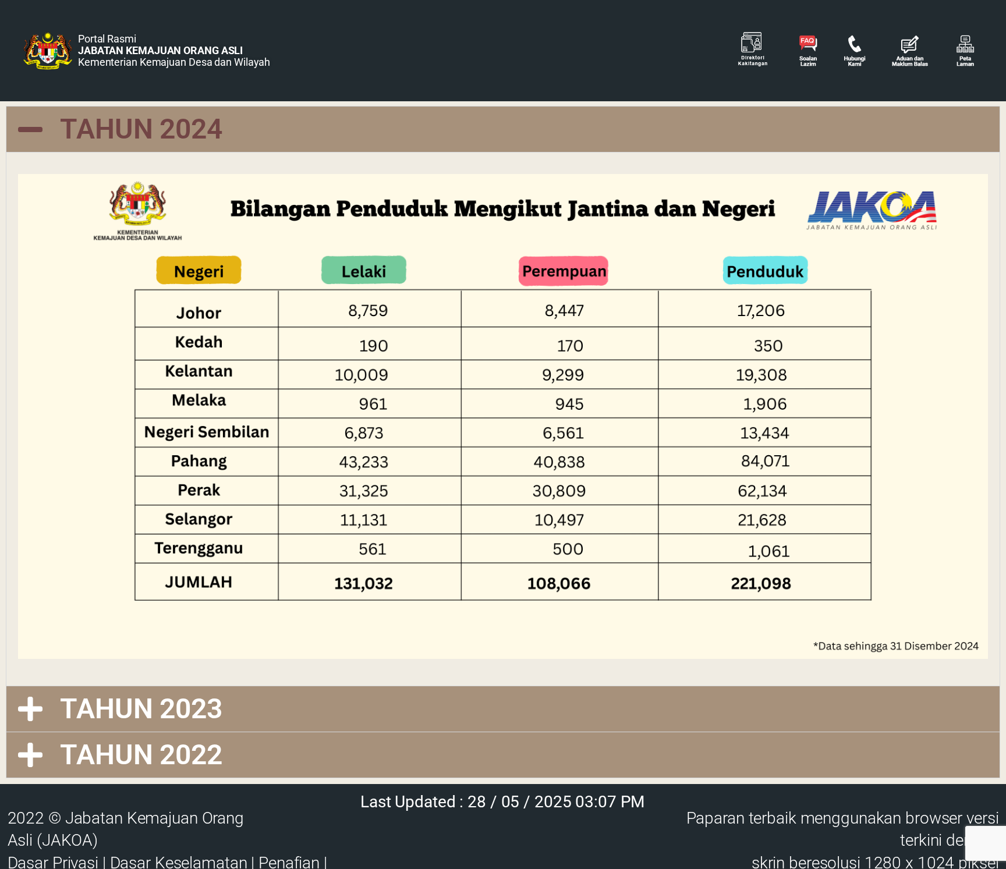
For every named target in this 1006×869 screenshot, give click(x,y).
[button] (503, 129)
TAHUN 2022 (141, 754)
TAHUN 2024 (141, 129)
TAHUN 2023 (141, 708)
